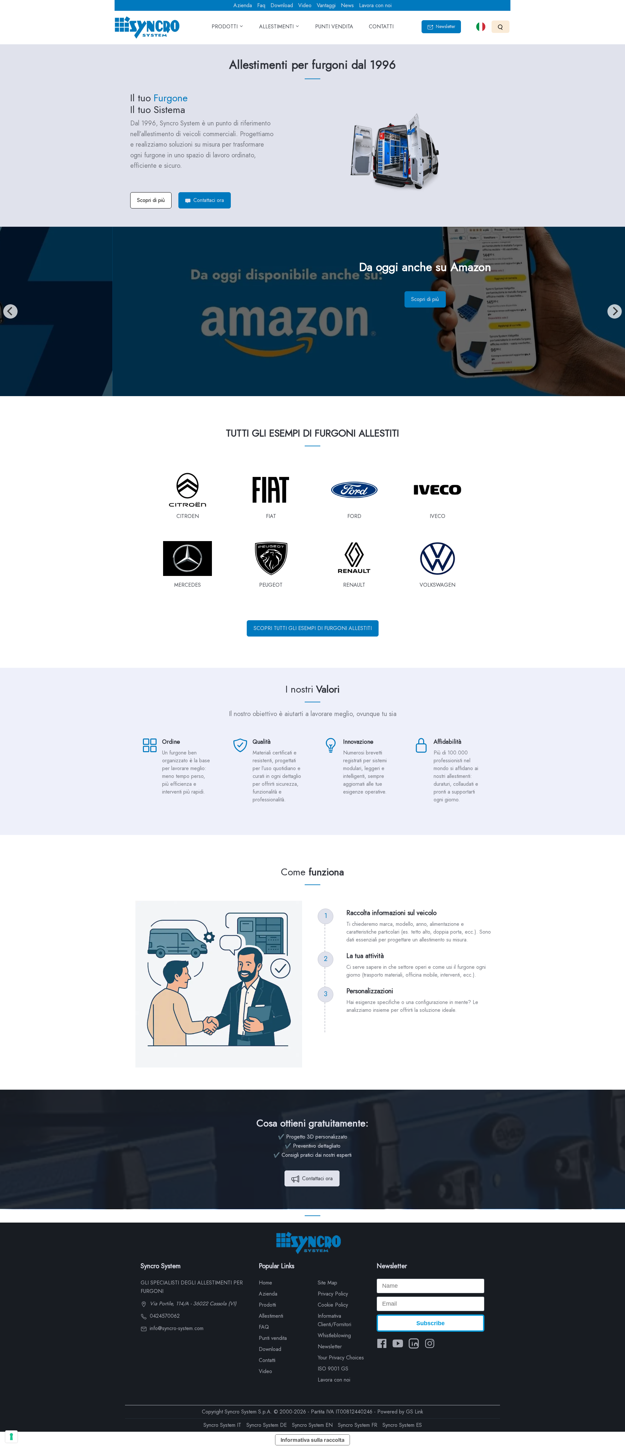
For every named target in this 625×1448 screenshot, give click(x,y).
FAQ (264, 1327)
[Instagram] (429, 1343)
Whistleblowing (334, 1335)
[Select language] (481, 26)
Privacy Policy (333, 1293)
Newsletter (445, 26)
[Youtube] (398, 1343)
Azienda (242, 5)
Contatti (267, 1360)
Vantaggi (326, 5)
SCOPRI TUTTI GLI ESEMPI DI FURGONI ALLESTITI (313, 628)
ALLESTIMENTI (277, 26)
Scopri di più (151, 200)
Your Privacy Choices (341, 1357)
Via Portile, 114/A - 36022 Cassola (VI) (192, 1303)
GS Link (414, 1411)
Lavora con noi (375, 5)
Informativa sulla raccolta (312, 1440)
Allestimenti (271, 1316)
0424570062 (164, 1316)
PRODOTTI (225, 26)
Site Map (327, 1282)
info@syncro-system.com (175, 1328)
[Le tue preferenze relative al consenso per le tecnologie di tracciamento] (11, 1436)
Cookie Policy (333, 1305)
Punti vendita (273, 1338)
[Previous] (10, 311)
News (347, 5)
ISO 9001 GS (333, 1368)
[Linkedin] (414, 1343)
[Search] (500, 27)
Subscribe (430, 1323)
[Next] (614, 311)
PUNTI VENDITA (334, 26)
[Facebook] (382, 1343)
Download (282, 5)
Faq (261, 5)
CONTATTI (381, 26)
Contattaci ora (208, 200)
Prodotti (267, 1305)
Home (265, 1282)
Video (305, 5)
